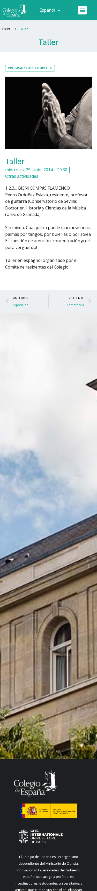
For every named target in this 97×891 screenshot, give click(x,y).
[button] (82, 10)
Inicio (5, 28)
